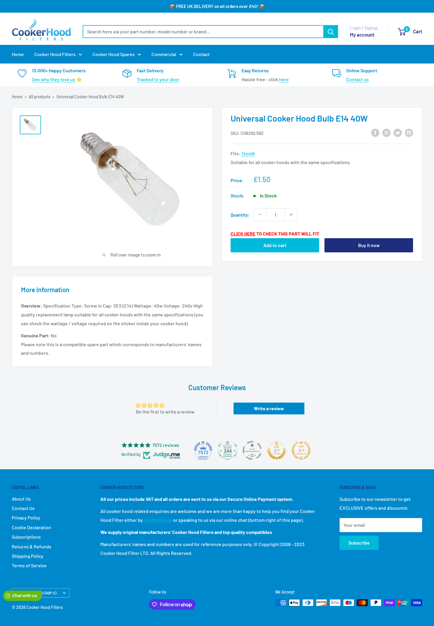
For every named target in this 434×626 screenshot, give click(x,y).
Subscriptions (26, 537)
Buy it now (369, 245)
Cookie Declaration (31, 527)
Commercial (163, 54)
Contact (201, 54)
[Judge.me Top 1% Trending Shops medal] (301, 450)
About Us (21, 498)
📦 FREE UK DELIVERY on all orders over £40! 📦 (217, 6)
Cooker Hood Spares (113, 54)
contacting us (158, 520)
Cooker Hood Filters (55, 54)
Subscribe (359, 542)
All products (39, 96)
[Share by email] (409, 132)
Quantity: (240, 214)
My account (362, 34)
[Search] (330, 31)
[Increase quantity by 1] (291, 214)
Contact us (357, 79)
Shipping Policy (27, 556)
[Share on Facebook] (375, 132)
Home (18, 54)
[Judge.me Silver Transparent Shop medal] (252, 450)
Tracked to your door (158, 79)
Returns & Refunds (31, 546)
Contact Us (23, 508)
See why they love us (53, 79)
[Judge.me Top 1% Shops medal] (276, 450)
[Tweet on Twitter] (398, 132)
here (284, 79)
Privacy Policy (26, 517)
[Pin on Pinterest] (386, 132)
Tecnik (248, 153)
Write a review (269, 408)
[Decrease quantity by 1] (260, 214)
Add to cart (274, 245)
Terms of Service (29, 565)
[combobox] (203, 31)
